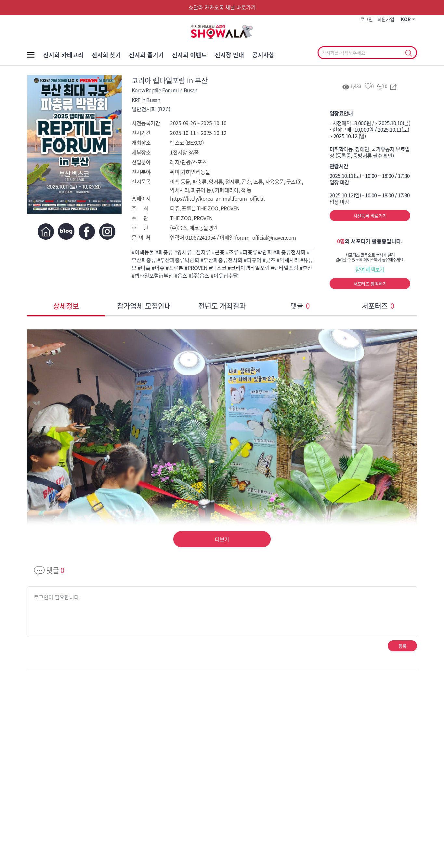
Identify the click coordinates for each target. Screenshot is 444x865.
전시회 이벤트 (189, 54)
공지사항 (263, 54)
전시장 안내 (229, 54)
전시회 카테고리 (63, 54)
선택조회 (408, 53)
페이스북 (86, 231)
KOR (406, 19)
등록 (402, 646)
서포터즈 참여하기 (370, 283)
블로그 (66, 231)
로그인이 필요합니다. (57, 597)
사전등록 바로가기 (370, 215)
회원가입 (385, 19)
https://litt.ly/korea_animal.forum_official (217, 198)
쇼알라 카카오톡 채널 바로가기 (222, 7)
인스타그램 (107, 231)
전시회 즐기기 (146, 54)
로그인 (366, 19)
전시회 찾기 (106, 54)
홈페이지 (45, 231)
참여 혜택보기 (370, 269)
